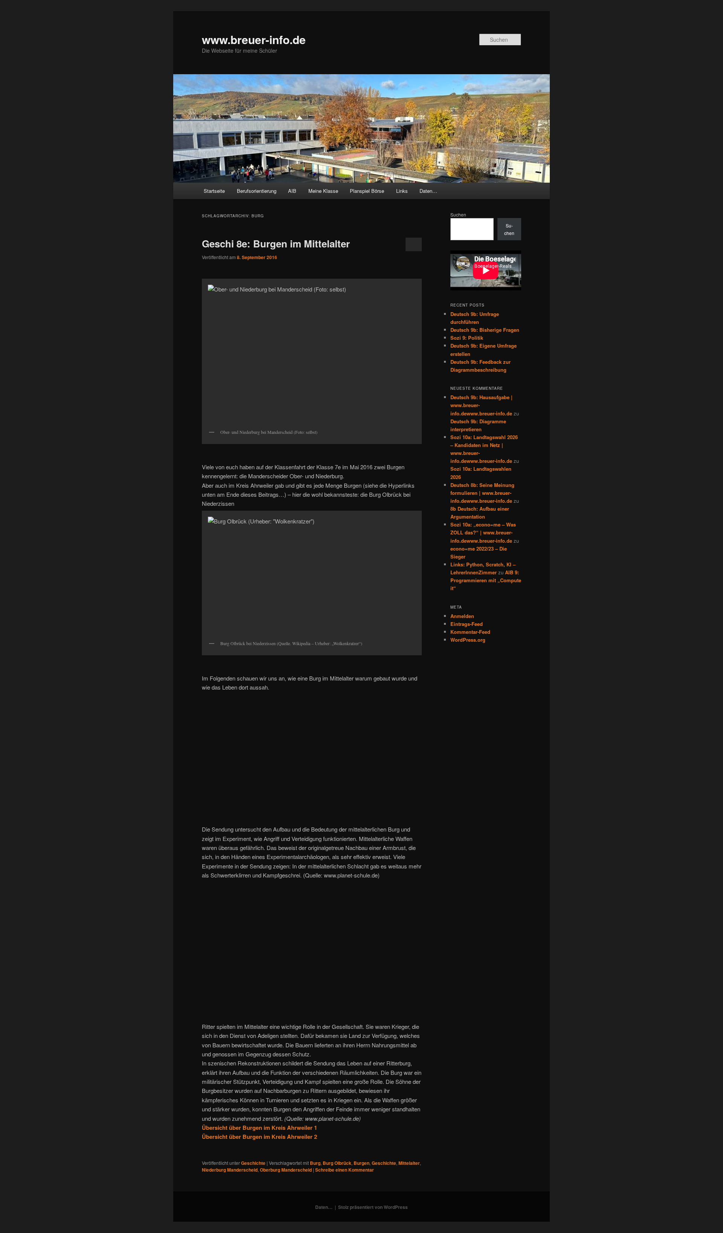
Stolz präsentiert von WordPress (373, 1207)
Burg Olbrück (337, 1163)
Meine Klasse (323, 190)
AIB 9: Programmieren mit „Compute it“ (485, 580)
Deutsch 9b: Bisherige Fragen (484, 329)
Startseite (214, 190)
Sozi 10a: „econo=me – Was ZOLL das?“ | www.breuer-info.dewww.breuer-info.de (483, 532)
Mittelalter (409, 1163)
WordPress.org (467, 639)
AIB (292, 190)
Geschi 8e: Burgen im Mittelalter (276, 243)
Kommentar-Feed (470, 631)
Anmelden (462, 616)
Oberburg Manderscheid (286, 1169)
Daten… (428, 190)
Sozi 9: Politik (466, 337)
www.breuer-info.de (254, 39)
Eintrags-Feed (466, 623)
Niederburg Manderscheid (230, 1169)
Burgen (361, 1163)
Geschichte (253, 1163)
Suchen (458, 214)
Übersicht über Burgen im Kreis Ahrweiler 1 (259, 1127)
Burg (315, 1163)
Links (402, 190)
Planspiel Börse (367, 190)
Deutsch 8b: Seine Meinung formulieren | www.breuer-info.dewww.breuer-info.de (482, 492)
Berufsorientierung (256, 190)
